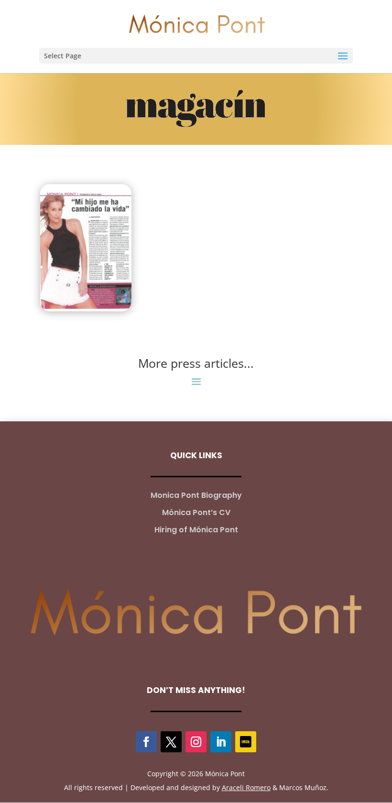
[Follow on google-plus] (245, 741)
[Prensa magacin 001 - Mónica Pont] (85, 247)
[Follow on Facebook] (146, 741)
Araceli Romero (246, 787)
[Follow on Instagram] (196, 741)
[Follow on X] (171, 741)
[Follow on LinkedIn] (220, 741)
